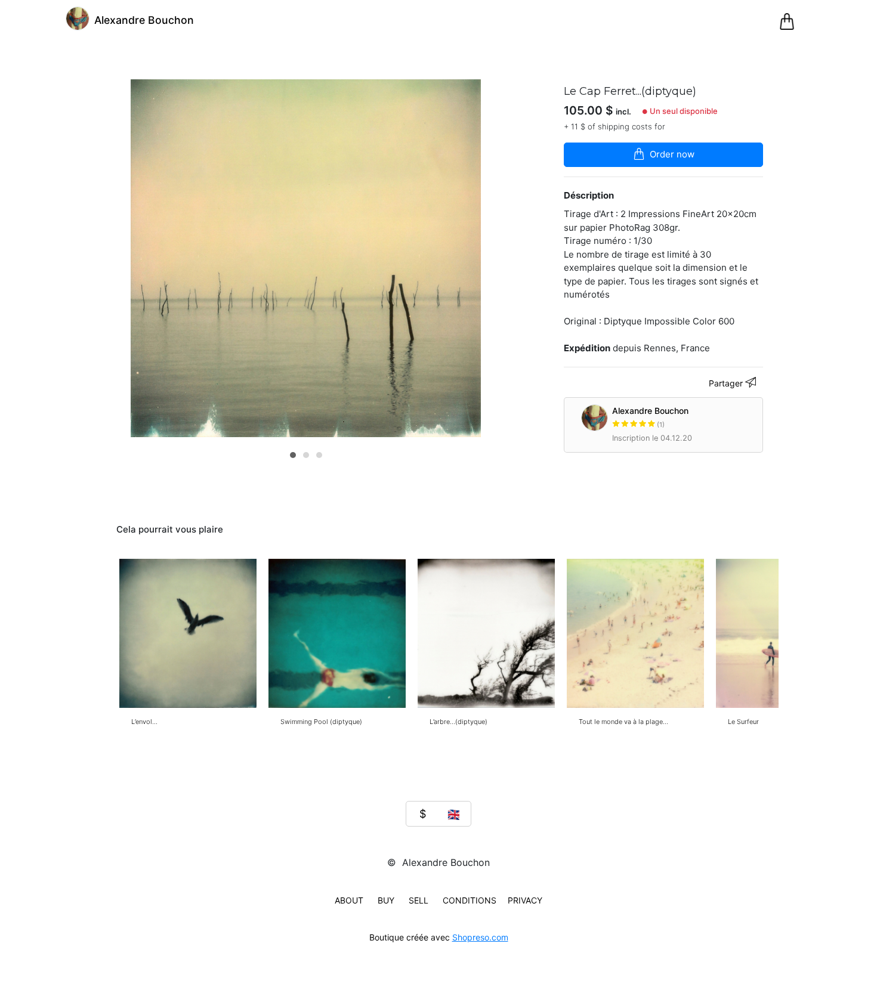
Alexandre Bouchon (650, 417)
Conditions (469, 900)
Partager (727, 383)
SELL (418, 900)
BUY (386, 900)
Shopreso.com (480, 937)
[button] (292, 455)
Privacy (525, 900)
